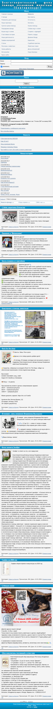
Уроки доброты (6, 49)
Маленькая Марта (6, 174)
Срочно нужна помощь (8, 25)
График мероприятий (8, 40)
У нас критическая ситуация (9, 186)
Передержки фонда (7, 28)
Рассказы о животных (8, 46)
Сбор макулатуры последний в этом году (18, 653)
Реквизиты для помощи (8, 20)
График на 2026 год (9, 560)
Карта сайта (5, 55)
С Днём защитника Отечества (13, 207)
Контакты (31, 23)
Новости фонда (6, 202)
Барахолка (31, 40)
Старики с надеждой (34, 31)
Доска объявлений (33, 49)
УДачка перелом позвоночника (10, 166)
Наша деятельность (7, 37)
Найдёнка (4, 162)
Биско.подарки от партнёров (13, 261)
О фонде (4, 17)
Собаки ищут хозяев (34, 28)
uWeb (35, 707)
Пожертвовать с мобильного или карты (13, 128)
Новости (31, 14)
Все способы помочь (7, 131)
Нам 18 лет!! (5, 141)
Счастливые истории (8, 34)
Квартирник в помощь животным (15, 308)
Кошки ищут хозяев (7, 31)
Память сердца (32, 34)
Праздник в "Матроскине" (12, 233)
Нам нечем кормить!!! (7, 182)
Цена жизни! (4, 158)
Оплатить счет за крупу (8, 178)
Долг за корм (5, 190)
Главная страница (7, 14)
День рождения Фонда (8, 144)
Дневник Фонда (32, 37)
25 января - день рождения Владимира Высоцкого (22, 414)
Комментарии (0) (6, 303)
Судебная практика (34, 43)
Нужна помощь (32, 25)
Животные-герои (33, 46)
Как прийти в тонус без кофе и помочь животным (16, 149)
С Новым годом (8, 586)
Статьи (3, 43)
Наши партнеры (6, 23)
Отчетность (31, 20)
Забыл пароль (22, 68)
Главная (2, 199)
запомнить (6, 66)
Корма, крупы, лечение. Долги (10, 194)
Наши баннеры (32, 52)
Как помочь (31, 17)
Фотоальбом (5, 52)
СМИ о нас (39, 202)
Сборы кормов (22, 202)
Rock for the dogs (8, 349)
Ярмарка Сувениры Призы (9, 147)
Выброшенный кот (6, 170)
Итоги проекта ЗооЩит (11, 447)
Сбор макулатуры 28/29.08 (9, 138)
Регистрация (30, 68)
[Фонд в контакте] (12, 76)
